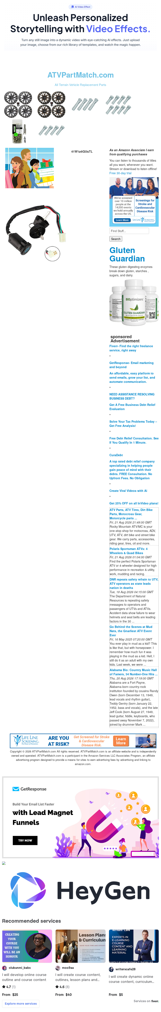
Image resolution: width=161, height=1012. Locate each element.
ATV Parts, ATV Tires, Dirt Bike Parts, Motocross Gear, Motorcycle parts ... (131, 514)
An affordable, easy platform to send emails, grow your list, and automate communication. (132, 377)
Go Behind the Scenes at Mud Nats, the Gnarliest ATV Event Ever (131, 631)
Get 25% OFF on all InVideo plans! (133, 503)
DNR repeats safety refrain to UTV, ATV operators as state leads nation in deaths (134, 583)
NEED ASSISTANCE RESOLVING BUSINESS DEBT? (132, 396)
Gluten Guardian (127, 254)
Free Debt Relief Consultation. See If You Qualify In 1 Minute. (134, 440)
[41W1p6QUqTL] (29, 167)
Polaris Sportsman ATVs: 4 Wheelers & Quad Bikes (129, 551)
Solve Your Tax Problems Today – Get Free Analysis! (133, 423)
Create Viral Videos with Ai (128, 490)
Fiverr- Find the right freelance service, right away (131, 348)
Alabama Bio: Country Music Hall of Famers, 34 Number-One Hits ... (134, 672)
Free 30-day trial (120, 173)
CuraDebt (116, 455)
